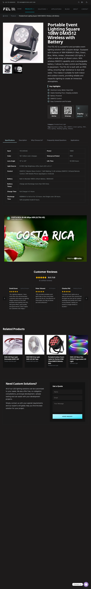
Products (13, 16)
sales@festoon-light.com (27, 2)
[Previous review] (4, 298)
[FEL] (9, 9)
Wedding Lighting (62, 128)
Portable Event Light (60, 124)
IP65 (84, 127)
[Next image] (40, 43)
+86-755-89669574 (10, 2)
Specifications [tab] (10, 140)
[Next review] (86, 298)
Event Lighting (77, 127)
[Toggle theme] (86, 2)
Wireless (70, 128)
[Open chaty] (86, 584)
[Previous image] (6, 43)
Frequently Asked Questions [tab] (56, 140)
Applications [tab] (75, 140)
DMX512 (70, 127)
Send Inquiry (67, 416)
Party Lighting (52, 128)
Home (6, 16)
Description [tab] (23, 140)
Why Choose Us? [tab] (37, 140)
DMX (65, 127)
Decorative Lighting (57, 127)
